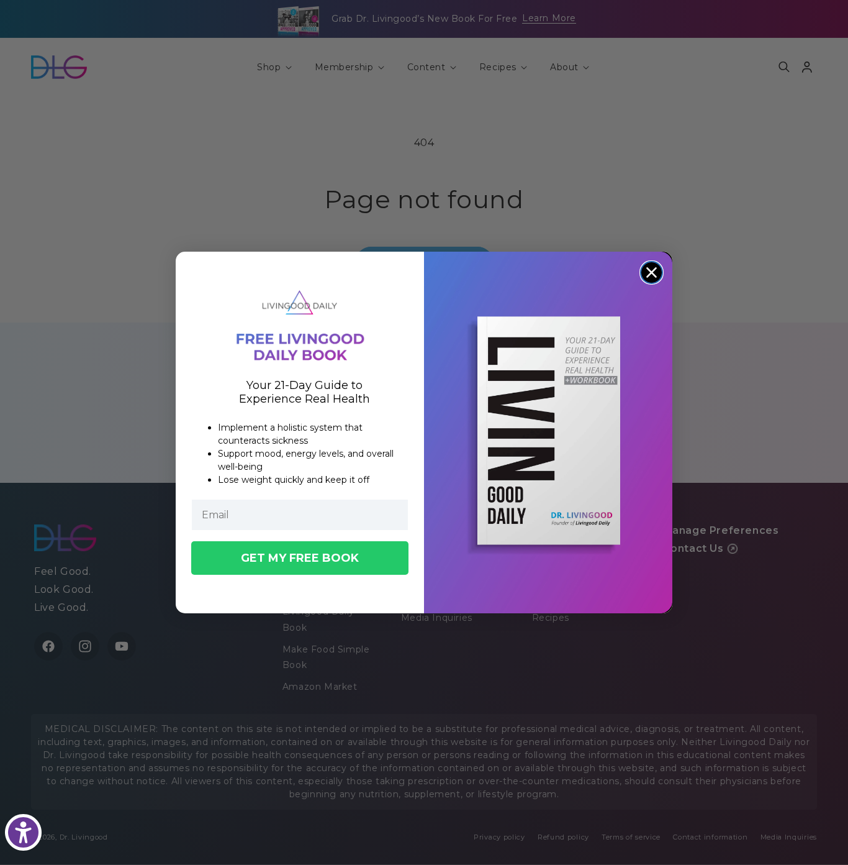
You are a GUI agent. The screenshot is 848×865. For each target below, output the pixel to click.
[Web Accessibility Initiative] (23, 832)
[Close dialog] (651, 272)
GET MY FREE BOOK (300, 558)
